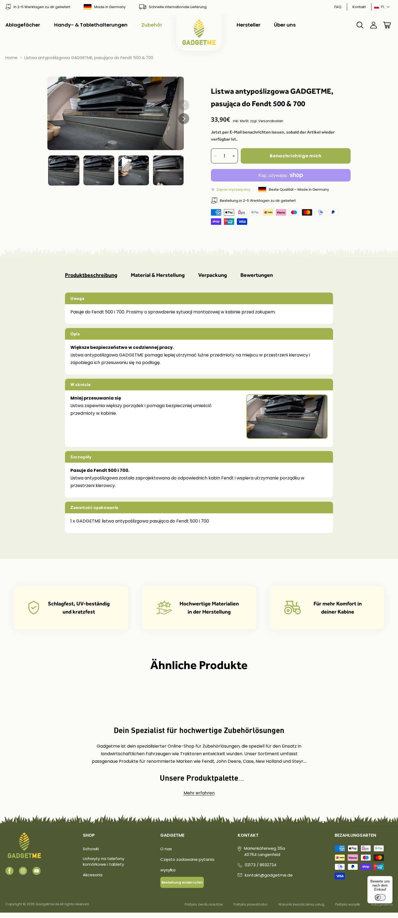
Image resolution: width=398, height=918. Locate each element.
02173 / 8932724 (260, 865)
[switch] (380, 897)
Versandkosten (270, 121)
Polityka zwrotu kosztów (204, 904)
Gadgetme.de (47, 904)
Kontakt (359, 6)
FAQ (337, 6)
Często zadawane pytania (187, 859)
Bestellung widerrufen (182, 882)
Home (11, 57)
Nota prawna (382, 904)
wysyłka (167, 870)
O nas (166, 849)
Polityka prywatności (250, 904)
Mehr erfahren (199, 793)
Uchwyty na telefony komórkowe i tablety (103, 861)
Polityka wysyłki (347, 904)
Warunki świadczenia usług (301, 904)
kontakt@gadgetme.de (269, 875)
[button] (382, 7)
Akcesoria (92, 875)
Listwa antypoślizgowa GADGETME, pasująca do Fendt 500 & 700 (88, 57)
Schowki (91, 849)
